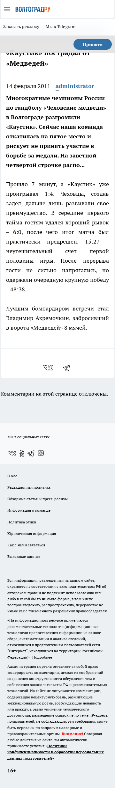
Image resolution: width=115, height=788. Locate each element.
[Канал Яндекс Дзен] (41, 453)
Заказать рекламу (21, 26)
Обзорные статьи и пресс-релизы (37, 498)
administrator (75, 86)
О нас (12, 475)
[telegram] (68, 367)
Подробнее (42, 657)
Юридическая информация (31, 533)
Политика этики (21, 522)
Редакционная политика (28, 487)
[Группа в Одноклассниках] (22, 453)
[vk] (48, 367)
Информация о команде (28, 510)
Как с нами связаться (26, 545)
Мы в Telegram (60, 26)
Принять (93, 44)
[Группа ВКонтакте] (12, 453)
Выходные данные (23, 556)
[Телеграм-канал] (31, 453)
